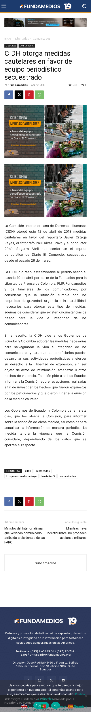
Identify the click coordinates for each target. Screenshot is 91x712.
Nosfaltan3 (48, 476)
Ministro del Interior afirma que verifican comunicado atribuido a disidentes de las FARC (24, 535)
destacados (43, 470)
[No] (85, 696)
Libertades (22, 38)
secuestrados (67, 476)
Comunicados (41, 38)
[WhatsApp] (39, 94)
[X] (19, 94)
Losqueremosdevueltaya (21, 476)
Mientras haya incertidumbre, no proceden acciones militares (67, 533)
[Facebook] (8, 94)
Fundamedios (19, 84)
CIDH (28, 470)
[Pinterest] (29, 94)
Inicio (7, 38)
